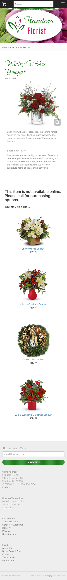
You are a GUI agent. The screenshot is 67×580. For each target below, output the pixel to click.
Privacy (6, 531)
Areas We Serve (10, 521)
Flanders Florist (33, 25)
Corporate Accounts (12, 524)
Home (4, 47)
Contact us (7, 554)
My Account (8, 560)
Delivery (6, 527)
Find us (6, 487)
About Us (7, 548)
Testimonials (8, 557)
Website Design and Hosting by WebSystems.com (48, 576)
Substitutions (9, 534)
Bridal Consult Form (12, 551)
